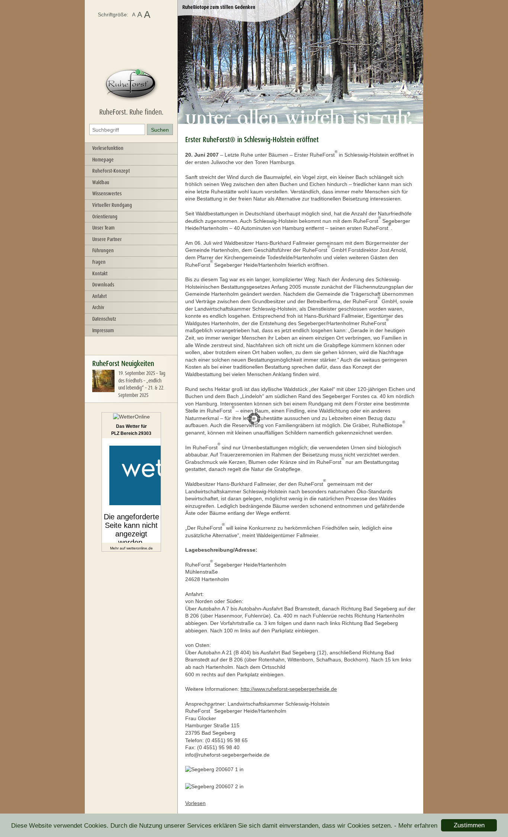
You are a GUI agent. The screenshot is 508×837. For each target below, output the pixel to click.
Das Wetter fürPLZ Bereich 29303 (131, 430)
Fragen (99, 262)
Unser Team (103, 227)
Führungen (103, 250)
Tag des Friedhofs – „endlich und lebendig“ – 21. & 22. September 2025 (141, 384)
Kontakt (99, 273)
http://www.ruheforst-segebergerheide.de (289, 689)
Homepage (103, 159)
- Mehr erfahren (415, 825)
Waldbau (100, 182)
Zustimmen (469, 825)
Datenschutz (104, 318)
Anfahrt (99, 296)
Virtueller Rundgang (112, 205)
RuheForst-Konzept (111, 170)
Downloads (103, 284)
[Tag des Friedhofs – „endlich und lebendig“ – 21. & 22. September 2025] (103, 390)
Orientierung (105, 216)
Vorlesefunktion (107, 148)
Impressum (103, 330)
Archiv (98, 307)
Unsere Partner (107, 239)
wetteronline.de (139, 548)
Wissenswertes (107, 193)
